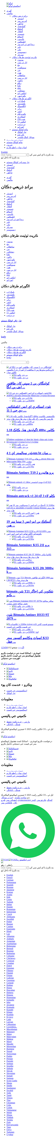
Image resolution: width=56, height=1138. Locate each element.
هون (19, 73)
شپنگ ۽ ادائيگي (13, 724)
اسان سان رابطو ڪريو (17, 147)
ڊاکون (20, 80)
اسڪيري (21, 116)
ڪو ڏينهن (21, 96)
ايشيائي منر (11, 800)
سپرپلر (20, 55)
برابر (19, 109)
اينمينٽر (20, 18)
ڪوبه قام (21, 114)
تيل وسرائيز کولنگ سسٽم (18, 162)
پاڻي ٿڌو (20, 135)
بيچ (18, 65)
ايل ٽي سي (22, 62)
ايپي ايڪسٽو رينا (23, 860)
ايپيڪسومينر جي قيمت (17, 690)
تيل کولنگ (21, 132)
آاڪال (20, 31)
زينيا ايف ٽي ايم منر (26, 44)
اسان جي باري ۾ (15, 140)
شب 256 (21, 119)
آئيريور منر (22, 21)
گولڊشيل (21, 26)
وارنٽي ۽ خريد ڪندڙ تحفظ (18, 722)
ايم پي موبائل (7, 797)
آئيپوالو (20, 36)
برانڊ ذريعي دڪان (20, 16)
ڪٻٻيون (20, 39)
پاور (19, 47)
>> (19, 647)
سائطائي (21, 75)
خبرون (10, 145)
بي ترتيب (21, 124)
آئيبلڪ (20, 29)
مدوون (20, 60)
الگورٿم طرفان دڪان (21, 98)
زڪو (19, 83)
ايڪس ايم (21, 93)
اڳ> (22, 647)
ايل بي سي (22, 78)
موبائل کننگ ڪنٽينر (25, 137)
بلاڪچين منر (6, 803)
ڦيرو (3, 800)
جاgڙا (9, 357)
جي (19, 70)
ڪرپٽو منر (41, 800)
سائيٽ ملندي (20, 797)
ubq (19, 88)
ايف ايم (20, 127)
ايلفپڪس (21, 42)
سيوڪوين (21, 68)
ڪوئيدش (21, 104)
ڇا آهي (20, 24)
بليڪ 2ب (21, 101)
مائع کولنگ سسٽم (20, 129)
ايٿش (19, 111)
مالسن (10, 13)
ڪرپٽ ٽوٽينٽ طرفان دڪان (24, 57)
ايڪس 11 (21, 122)
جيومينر (20, 34)
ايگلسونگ (21, 106)
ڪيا (19, 86)
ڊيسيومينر (21, 52)
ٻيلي (19, 49)
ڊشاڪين (21, 91)
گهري (9, 11)
